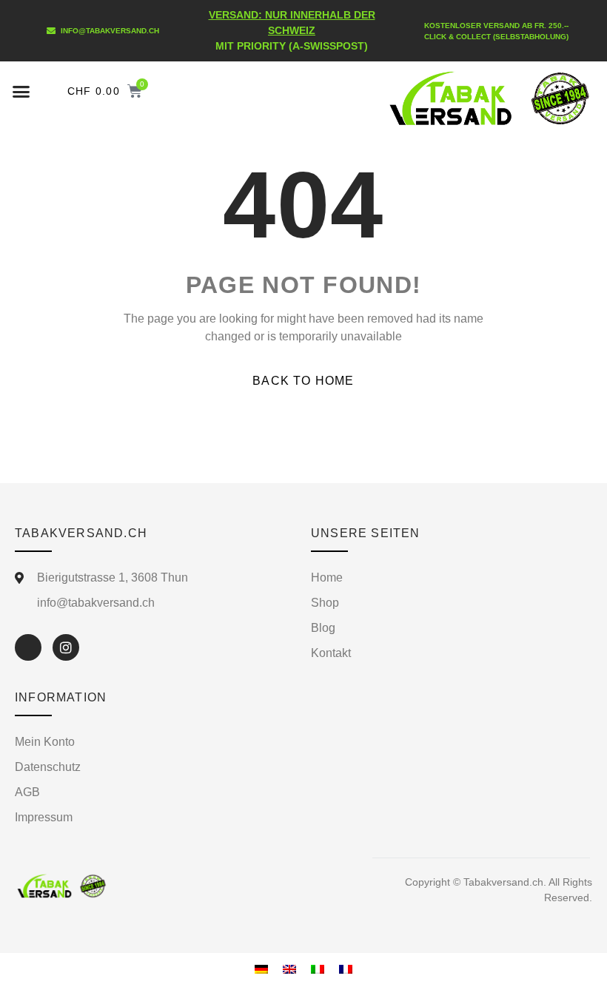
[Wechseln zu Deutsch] (261, 969)
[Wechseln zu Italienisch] (318, 969)
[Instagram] (66, 647)
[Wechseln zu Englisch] (289, 969)
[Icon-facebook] (28, 647)
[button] (21, 91)
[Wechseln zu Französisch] (346, 969)
